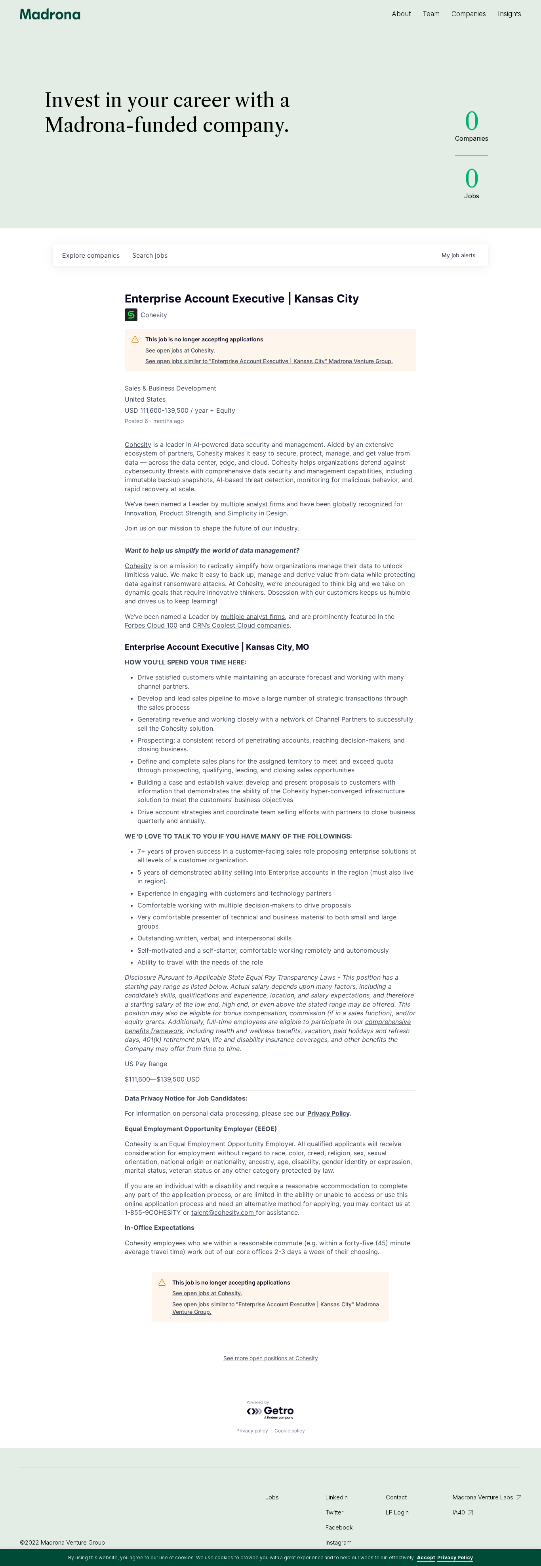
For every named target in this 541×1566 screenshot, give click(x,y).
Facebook (339, 1527)
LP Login (397, 1512)
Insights (509, 14)
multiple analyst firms (253, 616)
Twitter (334, 1512)
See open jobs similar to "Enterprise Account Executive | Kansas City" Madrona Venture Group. (269, 361)
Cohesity (138, 566)
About (401, 14)
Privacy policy (252, 1431)
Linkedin (337, 1497)
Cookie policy (289, 1431)
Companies (468, 14)
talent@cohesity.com (222, 1212)
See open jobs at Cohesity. (180, 350)
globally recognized (362, 504)
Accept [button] (426, 1557)
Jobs (272, 1497)
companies (91, 255)
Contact (396, 1497)
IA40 (459, 1512)
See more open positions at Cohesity (270, 1358)
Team (431, 14)
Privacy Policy (455, 1557)
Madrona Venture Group (50, 14)
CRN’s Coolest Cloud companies (241, 625)
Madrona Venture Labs (483, 1497)
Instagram (339, 1542)
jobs (150, 255)
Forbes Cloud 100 (151, 625)
